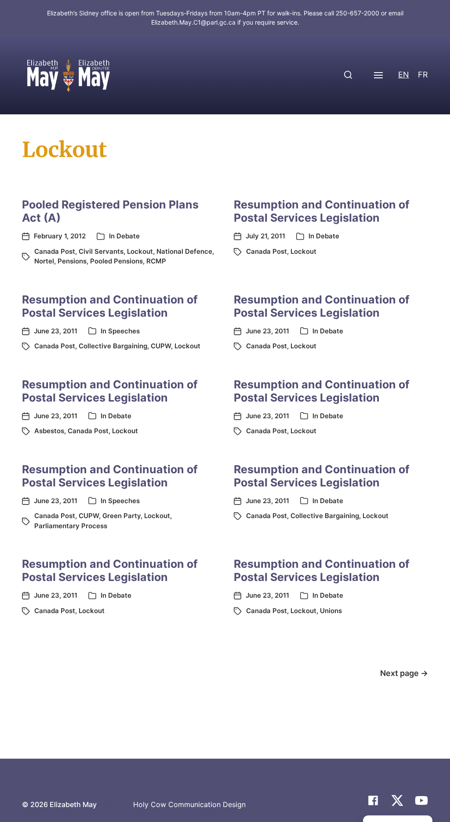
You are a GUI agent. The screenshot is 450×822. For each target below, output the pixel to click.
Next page (404, 673)
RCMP (156, 261)
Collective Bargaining (113, 346)
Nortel (44, 261)
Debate (128, 236)
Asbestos (49, 431)
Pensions (72, 261)
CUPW (161, 346)
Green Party (121, 515)
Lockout (140, 251)
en (403, 74)
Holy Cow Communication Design (189, 804)
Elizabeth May (73, 804)
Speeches (124, 331)
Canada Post (54, 251)
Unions (331, 610)
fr (423, 74)
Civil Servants (101, 251)
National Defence (184, 251)
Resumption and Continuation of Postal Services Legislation (322, 211)
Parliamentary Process (70, 526)
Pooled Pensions (116, 261)
